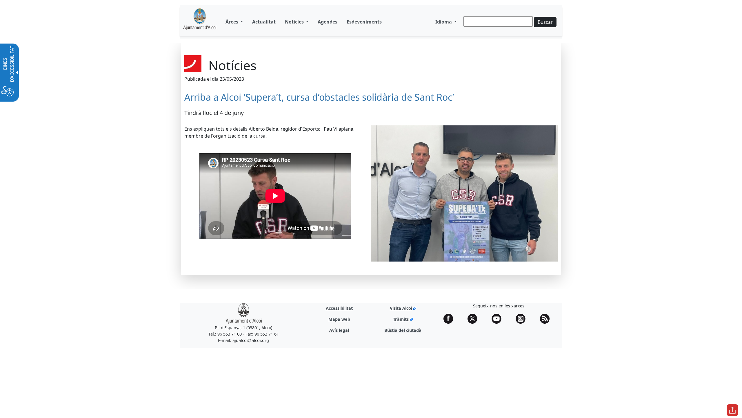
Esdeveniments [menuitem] (364, 22)
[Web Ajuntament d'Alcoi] (243, 313)
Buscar (545, 22)
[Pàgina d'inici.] (199, 21)
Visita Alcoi (401, 308)
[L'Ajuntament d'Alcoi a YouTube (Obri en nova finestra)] (498, 319)
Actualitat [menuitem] (264, 22)
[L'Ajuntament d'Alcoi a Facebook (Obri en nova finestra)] (450, 319)
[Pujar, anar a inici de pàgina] (732, 410)
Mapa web (339, 319)
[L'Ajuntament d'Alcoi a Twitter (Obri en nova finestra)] (474, 319)
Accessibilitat (339, 308)
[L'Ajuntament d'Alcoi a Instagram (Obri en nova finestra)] (523, 319)
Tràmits (401, 319)
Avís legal (339, 330)
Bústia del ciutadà (402, 330)
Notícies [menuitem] (295, 22)
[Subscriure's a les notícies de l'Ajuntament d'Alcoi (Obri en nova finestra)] (547, 319)
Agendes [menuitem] (327, 22)
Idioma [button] (444, 22)
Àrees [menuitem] (232, 22)
